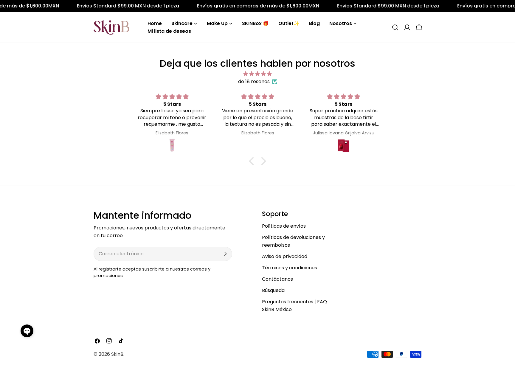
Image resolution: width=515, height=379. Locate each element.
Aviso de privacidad (284, 256)
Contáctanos (277, 279)
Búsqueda (273, 290)
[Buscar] (395, 27)
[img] (257, 74)
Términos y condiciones (289, 267)
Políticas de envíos (284, 226)
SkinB (117, 354)
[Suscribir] (225, 254)
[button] (27, 330)
